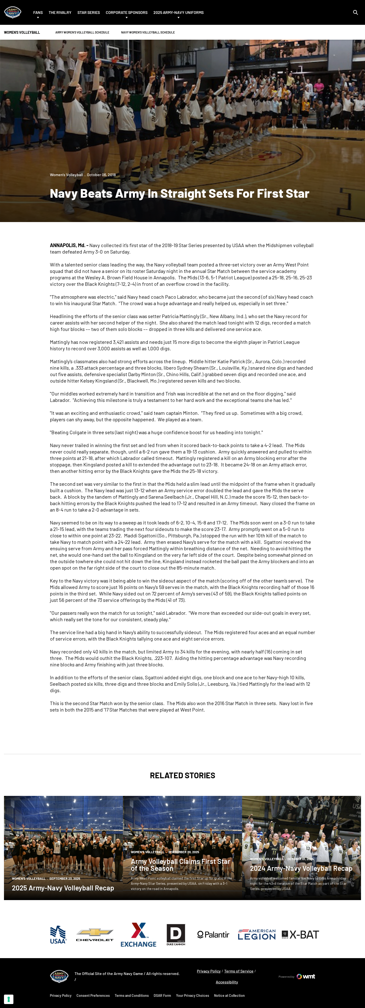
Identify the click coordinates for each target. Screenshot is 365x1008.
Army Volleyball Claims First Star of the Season (180, 864)
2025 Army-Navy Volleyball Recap (63, 887)
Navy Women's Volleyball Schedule (148, 32)
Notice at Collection (229, 995)
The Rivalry (60, 12)
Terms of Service (239, 971)
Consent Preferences (93, 995)
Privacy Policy (209, 970)
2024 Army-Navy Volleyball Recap (301, 868)
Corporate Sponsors (126, 12)
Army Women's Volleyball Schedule (82, 32)
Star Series (88, 12)
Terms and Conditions (132, 995)
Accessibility (227, 981)
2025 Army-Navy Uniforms (178, 12)
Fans (38, 12)
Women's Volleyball (66, 174)
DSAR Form (162, 995)
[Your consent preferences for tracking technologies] (8, 999)
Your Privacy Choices (192, 995)
